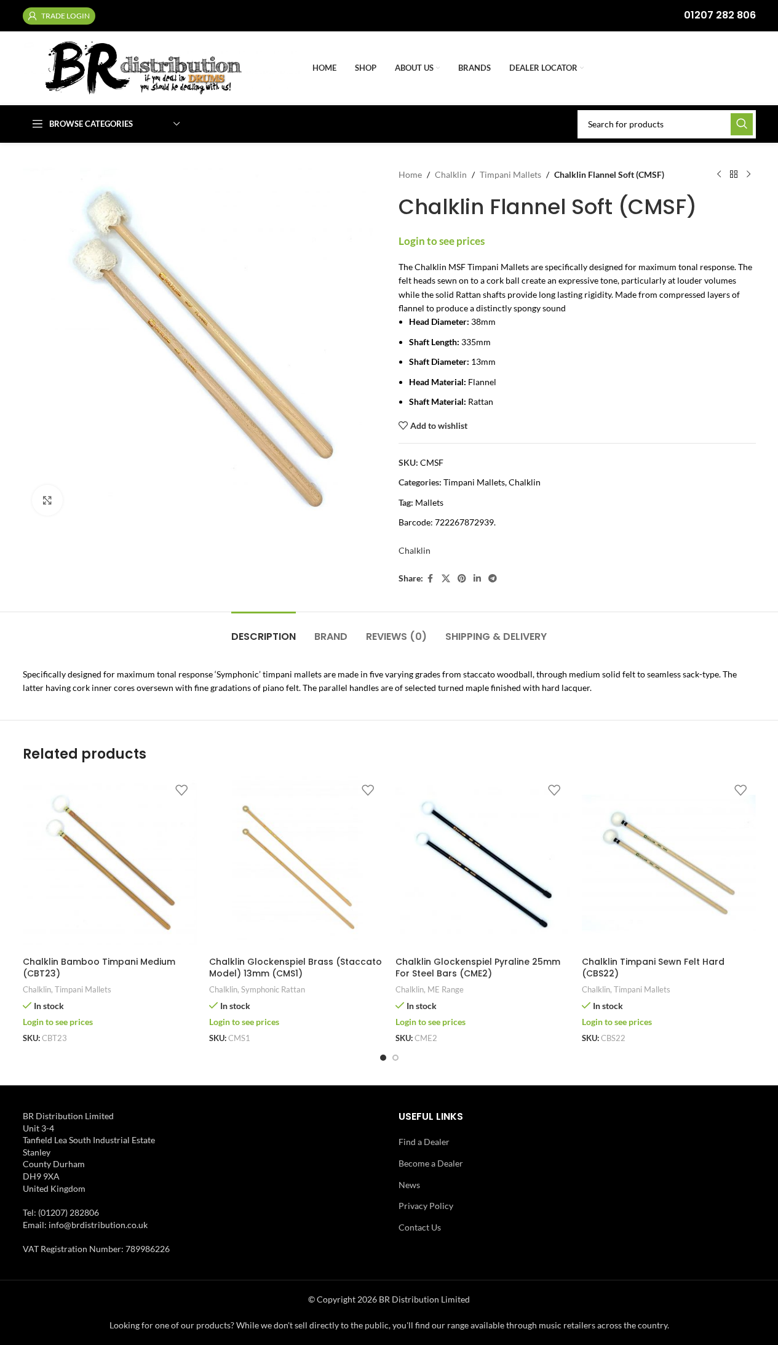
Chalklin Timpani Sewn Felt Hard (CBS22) (653, 968)
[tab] (263, 630)
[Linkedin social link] (477, 578)
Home (410, 174)
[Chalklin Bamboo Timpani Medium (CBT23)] (110, 863)
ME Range (445, 989)
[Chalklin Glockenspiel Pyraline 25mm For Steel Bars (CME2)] (482, 863)
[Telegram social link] (493, 578)
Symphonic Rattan (273, 989)
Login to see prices (442, 240)
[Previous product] (719, 174)
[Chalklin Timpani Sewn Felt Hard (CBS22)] (669, 863)
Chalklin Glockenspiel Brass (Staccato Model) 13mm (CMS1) (295, 968)
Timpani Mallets (510, 174)
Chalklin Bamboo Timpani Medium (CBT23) (99, 968)
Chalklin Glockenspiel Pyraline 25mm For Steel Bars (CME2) (477, 968)
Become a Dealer (431, 1163)
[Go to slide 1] (383, 1058)
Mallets (429, 502)
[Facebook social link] (430, 578)
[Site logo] (161, 67)
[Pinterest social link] (462, 578)
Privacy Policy (426, 1205)
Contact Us (420, 1227)
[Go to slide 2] (395, 1058)
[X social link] (446, 578)
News (409, 1184)
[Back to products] (733, 174)
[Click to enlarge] (47, 500)
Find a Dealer (424, 1141)
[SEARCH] (742, 124)
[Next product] (748, 174)
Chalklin (451, 174)
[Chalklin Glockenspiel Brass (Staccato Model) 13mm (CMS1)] (296, 863)
